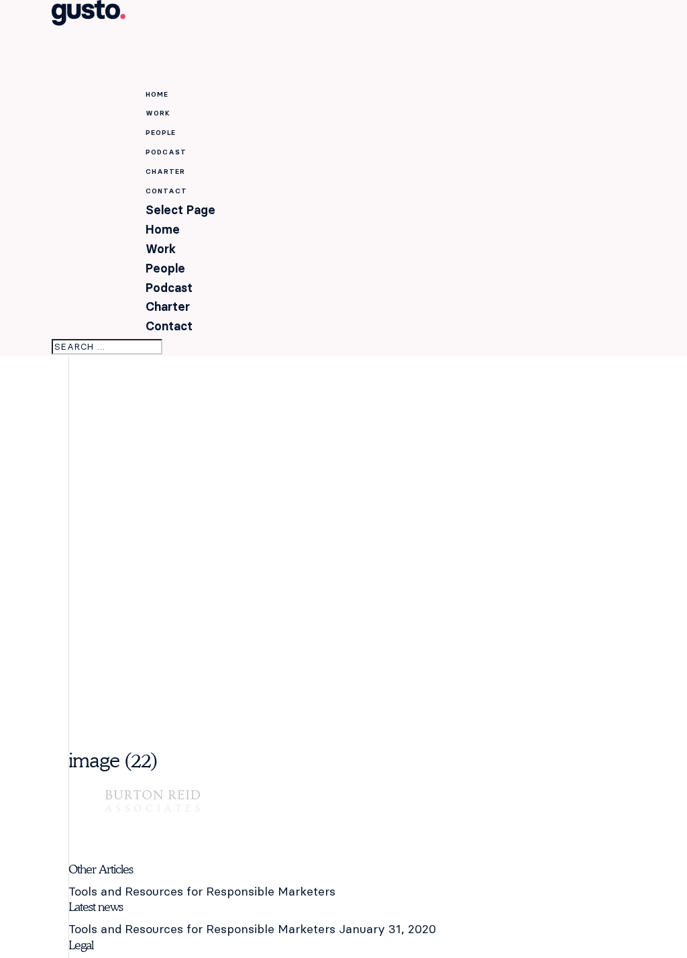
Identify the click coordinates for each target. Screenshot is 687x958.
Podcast (169, 287)
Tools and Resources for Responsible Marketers (201, 891)
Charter (168, 306)
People (165, 268)
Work (161, 248)
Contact (169, 326)
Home (163, 229)
